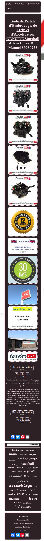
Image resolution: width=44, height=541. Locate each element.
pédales (11, 494)
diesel (14, 490)
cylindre (15, 475)
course (11, 467)
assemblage (20, 485)
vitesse (34, 476)
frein (33, 498)
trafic (35, 468)
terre (28, 494)
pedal (20, 493)
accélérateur (27, 503)
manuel (14, 498)
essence (23, 491)
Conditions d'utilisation (23, 527)
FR (25, 530)
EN (21, 530)
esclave (23, 454)
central (28, 468)
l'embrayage (15, 465)
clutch (32, 490)
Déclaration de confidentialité (23, 523)
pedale (19, 467)
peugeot (33, 454)
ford (26, 475)
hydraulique (23, 506)
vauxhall (27, 464)
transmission (30, 450)
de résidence (12, 460)
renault (35, 494)
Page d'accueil (23, 516)
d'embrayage (18, 450)
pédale (22, 480)
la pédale (29, 471)
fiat (36, 487)
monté (24, 500)
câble (20, 472)
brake (13, 454)
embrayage (27, 458)
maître (17, 502)
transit (13, 472)
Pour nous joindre (23, 520)
